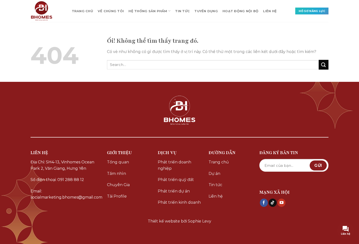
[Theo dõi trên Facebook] (264, 203)
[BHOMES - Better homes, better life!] (46, 11)
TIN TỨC (182, 11)
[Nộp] (323, 64)
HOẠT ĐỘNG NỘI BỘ (240, 11)
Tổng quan (118, 162)
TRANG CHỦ (82, 11)
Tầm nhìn (116, 173)
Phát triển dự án (174, 191)
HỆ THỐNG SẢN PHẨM (147, 11)
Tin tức (215, 184)
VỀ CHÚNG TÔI (111, 11)
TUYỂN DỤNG (206, 11)
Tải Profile (117, 196)
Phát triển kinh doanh (179, 202)
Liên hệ (216, 196)
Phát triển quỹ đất (176, 179)
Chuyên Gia (118, 184)
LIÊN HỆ (270, 11)
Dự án (214, 173)
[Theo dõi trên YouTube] (281, 203)
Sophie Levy (199, 221)
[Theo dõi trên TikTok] (273, 203)
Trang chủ (219, 162)
